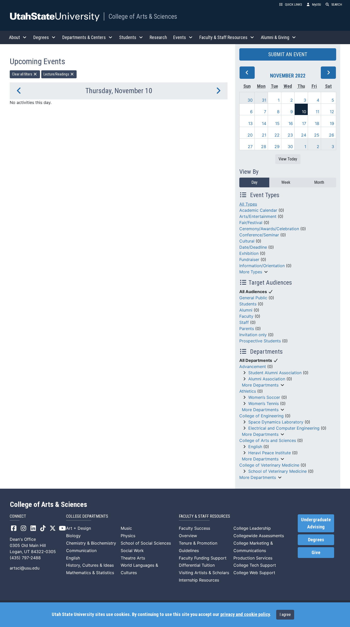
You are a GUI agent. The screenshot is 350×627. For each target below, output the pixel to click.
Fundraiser (249, 259)
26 (331, 135)
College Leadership (252, 528)
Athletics (247, 391)
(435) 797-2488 (25, 557)
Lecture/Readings (57, 74)
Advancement (252, 366)
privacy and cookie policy (245, 614)
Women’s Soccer (264, 397)
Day (254, 182)
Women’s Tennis (263, 403)
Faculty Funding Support (203, 558)
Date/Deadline (253, 247)
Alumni (245, 310)
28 (263, 146)
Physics (128, 535)
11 (317, 111)
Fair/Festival (250, 222)
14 (264, 123)
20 (250, 135)
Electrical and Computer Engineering (284, 428)
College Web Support (254, 572)
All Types (248, 204)
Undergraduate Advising (316, 523)
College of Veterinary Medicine (269, 465)
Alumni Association (266, 378)
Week (285, 182)
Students (247, 303)
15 (277, 123)
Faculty (246, 316)
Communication (81, 550)
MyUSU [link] (316, 4)
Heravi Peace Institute (269, 452)
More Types (250, 271)
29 (277, 146)
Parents (246, 328)
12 (332, 111)
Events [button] (179, 37)
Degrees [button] (41, 37)
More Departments (260, 385)
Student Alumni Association (275, 372)
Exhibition (249, 253)
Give (316, 552)
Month (319, 182)
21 (264, 135)
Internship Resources (199, 580)
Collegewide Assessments (258, 535)
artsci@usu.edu (24, 568)
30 (250, 100)
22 (277, 135)
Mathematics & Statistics (90, 572)
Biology (73, 535)
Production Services (252, 558)
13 (250, 123)
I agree (285, 614)
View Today (288, 159)
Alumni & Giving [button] (275, 37)
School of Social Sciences (146, 543)
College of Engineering (261, 415)
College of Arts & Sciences (142, 16)
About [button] (14, 37)
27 (250, 146)
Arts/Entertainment (257, 216)
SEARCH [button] (336, 4)
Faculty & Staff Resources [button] (223, 37)
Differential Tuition (197, 565)
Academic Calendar (258, 210)
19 (332, 123)
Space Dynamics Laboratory (275, 422)
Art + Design (78, 528)
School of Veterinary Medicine (277, 471)
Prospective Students (260, 340)
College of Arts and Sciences (267, 440)
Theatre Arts (133, 558)
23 (290, 135)
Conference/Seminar (259, 234)
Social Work (132, 550)
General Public (253, 297)
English (255, 446)
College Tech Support (254, 565)
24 (303, 135)
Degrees (316, 540)
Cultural (246, 241)
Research (158, 37)
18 (317, 123)
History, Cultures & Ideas (90, 565)
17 (304, 123)
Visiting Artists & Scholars (204, 572)
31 (264, 100)
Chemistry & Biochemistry (91, 543)
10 (304, 111)
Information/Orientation (262, 265)
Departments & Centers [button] (84, 37)
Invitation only (253, 334)
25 (316, 135)
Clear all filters (22, 74)
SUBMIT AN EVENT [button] (287, 54)
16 (291, 123)
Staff (244, 322)
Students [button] (127, 37)
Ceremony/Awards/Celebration (269, 228)
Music (126, 528)
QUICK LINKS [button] (293, 4)
